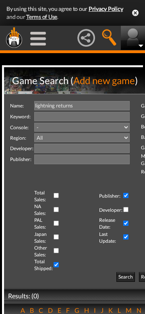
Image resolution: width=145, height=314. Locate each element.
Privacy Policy (106, 8)
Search (125, 277)
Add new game (104, 80)
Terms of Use (41, 16)
